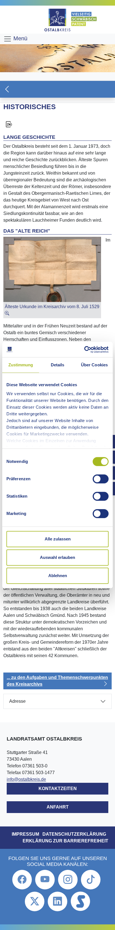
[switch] (101, 478)
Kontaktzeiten (58, 788)
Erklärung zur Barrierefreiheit (65, 840)
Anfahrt (58, 807)
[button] (57, 89)
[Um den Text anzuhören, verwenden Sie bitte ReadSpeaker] (57, 124)
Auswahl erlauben (57, 557)
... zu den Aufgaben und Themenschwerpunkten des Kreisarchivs (57, 681)
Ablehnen (57, 575)
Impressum (25, 834)
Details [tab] (57, 364)
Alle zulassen (58, 539)
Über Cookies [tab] (94, 364)
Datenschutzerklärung (74, 834)
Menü (19, 38)
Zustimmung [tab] (20, 364)
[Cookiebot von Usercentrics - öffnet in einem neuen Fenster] (84, 349)
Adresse (17, 701)
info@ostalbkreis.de (26, 779)
